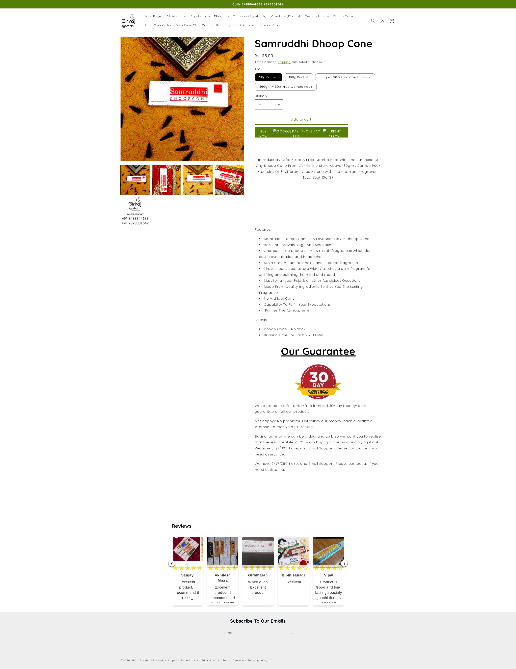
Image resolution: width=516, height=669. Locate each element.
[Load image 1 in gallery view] (135, 180)
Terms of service (233, 660)
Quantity (261, 96)
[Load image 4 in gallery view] (229, 180)
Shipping (284, 62)
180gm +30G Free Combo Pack (345, 77)
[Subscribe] (291, 633)
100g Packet (299, 77)
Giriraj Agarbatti (141, 660)
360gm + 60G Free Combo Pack (285, 87)
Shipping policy (257, 660)
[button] (200, 16)
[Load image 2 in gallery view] (166, 180)
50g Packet (268, 77)
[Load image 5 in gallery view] (135, 211)
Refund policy (189, 660)
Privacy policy (210, 660)
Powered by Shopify (165, 660)
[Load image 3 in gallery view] (198, 180)
